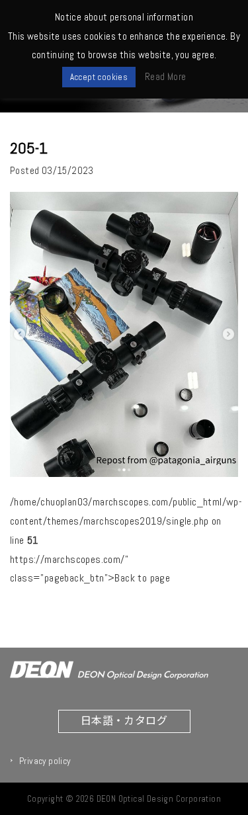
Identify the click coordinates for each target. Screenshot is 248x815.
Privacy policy (45, 761)
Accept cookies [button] (99, 77)
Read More (165, 76)
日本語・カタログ (124, 720)
